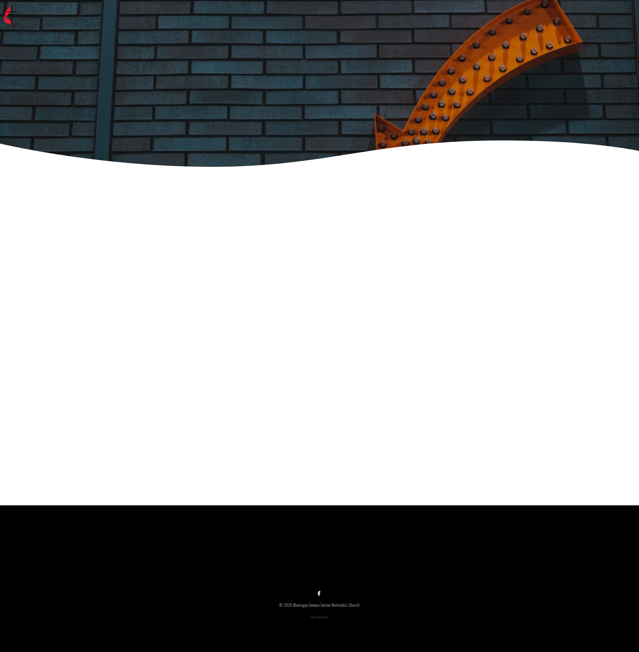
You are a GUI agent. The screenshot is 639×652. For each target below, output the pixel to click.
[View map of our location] (355, 549)
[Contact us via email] (212, 549)
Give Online (426, 577)
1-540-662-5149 (283, 577)
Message (263, 363)
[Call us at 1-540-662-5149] (283, 549)
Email (260, 337)
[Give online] (426, 549)
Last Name (264, 311)
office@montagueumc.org (212, 577)
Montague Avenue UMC (355, 577)
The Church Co (319, 617)
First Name (264, 284)
